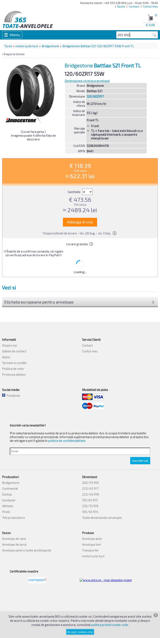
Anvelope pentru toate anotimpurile (26, 550)
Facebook (12, 395)
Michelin (7, 506)
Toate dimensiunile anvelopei (102, 517)
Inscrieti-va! (140, 460)
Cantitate (74, 192)
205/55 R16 (90, 482)
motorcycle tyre (27, 46)
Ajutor (121, 6)
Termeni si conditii (14, 363)
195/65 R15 (90, 500)
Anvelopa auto (92, 538)
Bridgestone (50, 46)
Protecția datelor (14, 374)
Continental (10, 488)
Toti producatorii (13, 517)
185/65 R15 (90, 512)
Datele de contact (14, 351)
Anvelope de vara (14, 538)
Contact (134, 6)
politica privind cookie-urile (109, 625)
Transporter (90, 550)
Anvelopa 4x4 (91, 544)
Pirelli (6, 512)
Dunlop (7, 494)
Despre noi (9, 345)
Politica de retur (13, 368)
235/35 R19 (90, 506)
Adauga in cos (80, 222)
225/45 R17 (90, 488)
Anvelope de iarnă (14, 544)
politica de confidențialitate (66, 440)
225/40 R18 (90, 494)
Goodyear (9, 500)
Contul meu (150, 6)
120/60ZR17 (95, 96)
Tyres (8, 46)
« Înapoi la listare (13, 54)
